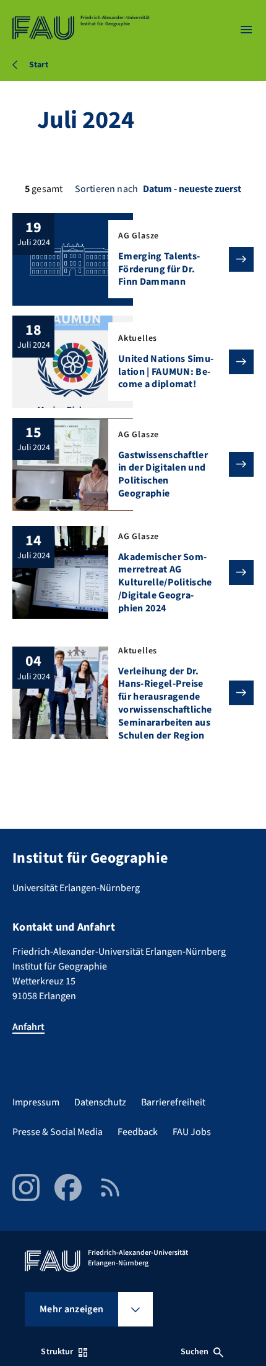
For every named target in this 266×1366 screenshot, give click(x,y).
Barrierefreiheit (173, 1102)
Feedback (138, 1132)
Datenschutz (100, 1102)
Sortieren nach (106, 189)
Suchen (195, 1352)
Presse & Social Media (57, 1132)
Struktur (57, 1352)
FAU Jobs (192, 1132)
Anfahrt (28, 1027)
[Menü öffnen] (246, 29)
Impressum (35, 1102)
